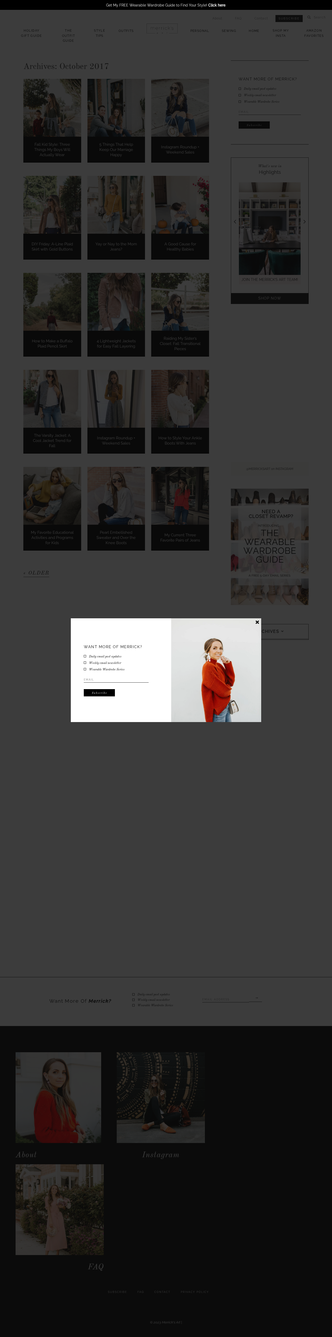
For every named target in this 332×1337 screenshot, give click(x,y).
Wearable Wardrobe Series (107, 669)
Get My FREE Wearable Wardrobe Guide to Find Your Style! (165, 5)
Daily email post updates (105, 656)
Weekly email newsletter (105, 663)
